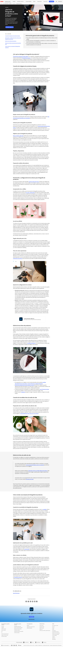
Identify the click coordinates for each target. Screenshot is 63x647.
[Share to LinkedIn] (30, 601)
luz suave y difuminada (30, 192)
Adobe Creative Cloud (5, 3)
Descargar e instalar (42, 626)
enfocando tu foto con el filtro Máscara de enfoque (37, 470)
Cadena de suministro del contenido (18, 627)
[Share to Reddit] (34, 601)
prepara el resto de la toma (34, 181)
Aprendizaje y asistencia (20, 1)
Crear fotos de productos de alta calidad (20, 56)
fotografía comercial (18, 577)
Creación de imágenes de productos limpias (12, 35)
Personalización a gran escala (17, 626)
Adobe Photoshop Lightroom (29, 318)
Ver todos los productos (4, 636)
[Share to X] (28, 601)
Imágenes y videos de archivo (4, 635)
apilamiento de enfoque (17, 258)
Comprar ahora (45, 1)
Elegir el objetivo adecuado (18, 135)
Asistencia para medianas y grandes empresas (45, 630)
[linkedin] (16, 645)
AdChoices (60, 645)
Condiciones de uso (40, 645)
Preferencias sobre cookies (46, 645)
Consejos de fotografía (28, 1)
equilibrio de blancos (31, 343)
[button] (56, 1)
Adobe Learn (41, 629)
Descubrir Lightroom (9, 27)
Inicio (1, 3)
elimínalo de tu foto (29, 479)
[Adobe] (2, 1)
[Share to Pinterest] (32, 601)
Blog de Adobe (54, 639)
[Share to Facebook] (26, 601)
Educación (28, 625)
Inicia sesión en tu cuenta (55, 625)
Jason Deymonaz (16, 593)
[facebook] (11, 645)
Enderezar (23, 392)
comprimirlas (26, 549)
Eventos (53, 629)
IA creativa (2, 626)
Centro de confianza (54, 635)
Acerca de (53, 626)
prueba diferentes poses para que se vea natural (29, 413)
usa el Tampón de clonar (44, 389)
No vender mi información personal (54, 645)
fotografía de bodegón (26, 57)
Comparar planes (39, 1)
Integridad (53, 636)
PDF (1, 631)
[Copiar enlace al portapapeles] (36, 601)
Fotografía (14, 1)
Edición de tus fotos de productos (10, 41)
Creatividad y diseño (7, 1)
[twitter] (14, 645)
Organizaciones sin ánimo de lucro (31, 626)
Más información (31, 619)
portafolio (45, 509)
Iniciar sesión (60, 1)
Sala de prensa (54, 630)
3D (1, 632)
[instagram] (13, 645)
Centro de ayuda (41, 625)
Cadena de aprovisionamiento (55, 634)
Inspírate (34, 1)
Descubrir (14, 3)
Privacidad (36, 645)
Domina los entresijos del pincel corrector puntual (24, 385)
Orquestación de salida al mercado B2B (18, 631)
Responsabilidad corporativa (55, 631)
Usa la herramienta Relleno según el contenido (35, 464)
